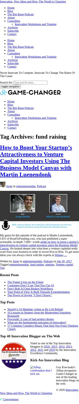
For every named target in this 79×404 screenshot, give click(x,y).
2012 (33, 349)
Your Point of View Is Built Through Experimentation (38, 292)
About (11, 17)
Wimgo (59, 255)
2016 (47, 346)
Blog (10, 11)
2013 (69, 346)
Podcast (41, 186)
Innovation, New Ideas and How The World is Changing (33, 1)
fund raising (37, 264)
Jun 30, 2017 (64, 261)
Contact (11, 34)
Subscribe (13, 30)
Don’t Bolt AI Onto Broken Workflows (30, 288)
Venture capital (64, 264)
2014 (61, 346)
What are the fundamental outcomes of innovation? (36, 322)
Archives (12, 27)
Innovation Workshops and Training (35, 24)
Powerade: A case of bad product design (30, 319)
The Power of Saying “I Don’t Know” (29, 295)
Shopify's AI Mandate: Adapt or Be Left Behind (35, 309)
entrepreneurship (25, 186)
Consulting (13, 20)
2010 (52, 349)
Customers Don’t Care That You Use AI (30, 285)
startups (49, 264)
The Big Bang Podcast (20, 14)
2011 (40, 349)
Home (11, 7)
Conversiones (11, 399)
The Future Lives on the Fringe (25, 282)
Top (2, 267)
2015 (54, 346)
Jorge (9, 186)
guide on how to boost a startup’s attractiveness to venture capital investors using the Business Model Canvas (39, 245)
